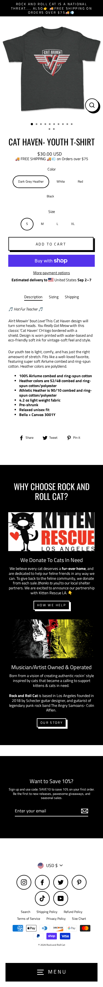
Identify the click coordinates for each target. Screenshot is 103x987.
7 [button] (59, 124)
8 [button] (63, 124)
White (61, 181)
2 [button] (37, 124)
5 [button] (50, 124)
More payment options (51, 273)
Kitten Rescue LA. (53, 593)
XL (73, 223)
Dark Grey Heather (31, 181)
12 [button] (54, 129)
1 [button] (32, 124)
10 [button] (72, 124)
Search (25, 911)
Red (80, 181)
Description (33, 297)
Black (50, 196)
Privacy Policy (56, 918)
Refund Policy (73, 911)
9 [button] (67, 124)
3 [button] (41, 124)
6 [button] (54, 124)
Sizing (54, 297)
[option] (51, 67)
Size (51, 211)
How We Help (51, 605)
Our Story (51, 722)
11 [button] (50, 129)
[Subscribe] (83, 811)
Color (52, 169)
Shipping (72, 297)
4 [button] (45, 124)
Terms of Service (28, 918)
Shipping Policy (47, 911)
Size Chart (79, 918)
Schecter (33, 700)
